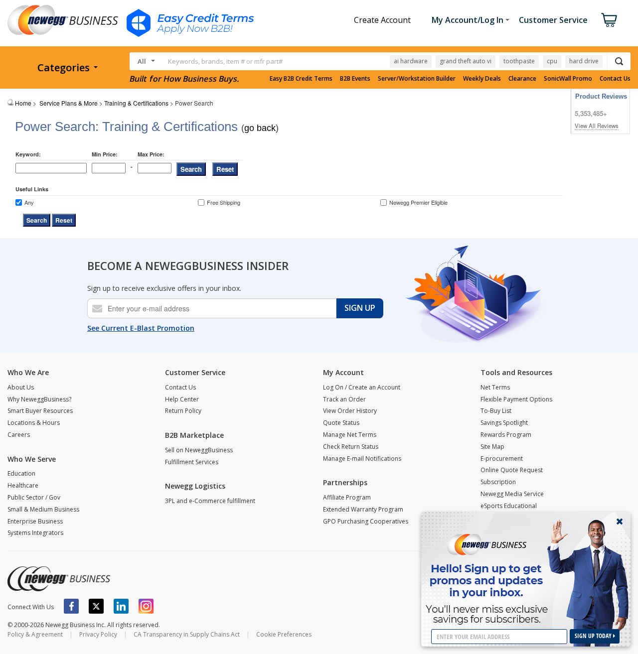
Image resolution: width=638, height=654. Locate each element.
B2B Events (355, 79)
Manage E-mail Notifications (362, 458)
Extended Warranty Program (363, 509)
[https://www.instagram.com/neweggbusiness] (146, 606)
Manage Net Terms (349, 434)
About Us (20, 387)
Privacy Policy (98, 634)
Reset (225, 169)
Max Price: (151, 154)
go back (260, 128)
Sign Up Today (594, 636)
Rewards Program (505, 434)
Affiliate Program (347, 497)
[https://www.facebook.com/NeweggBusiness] (71, 606)
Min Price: (105, 154)
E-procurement (501, 458)
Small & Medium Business (43, 509)
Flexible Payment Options (516, 399)
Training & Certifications (136, 103)
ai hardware (411, 61)
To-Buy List (495, 410)
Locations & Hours (33, 422)
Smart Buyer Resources (40, 410)
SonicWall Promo (568, 79)
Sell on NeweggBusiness (199, 450)
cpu (552, 61)
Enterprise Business (35, 521)
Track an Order (344, 399)
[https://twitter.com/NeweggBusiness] (96, 606)
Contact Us (615, 79)
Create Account (382, 19)
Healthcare (22, 485)
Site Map (492, 446)
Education (21, 473)
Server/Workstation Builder (417, 79)
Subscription (498, 482)
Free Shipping (223, 202)
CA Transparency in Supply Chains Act (187, 634)
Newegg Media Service (512, 494)
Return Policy (183, 410)
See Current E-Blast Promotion (140, 328)
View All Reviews (597, 126)
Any (29, 202)
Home (23, 103)
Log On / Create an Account (361, 387)
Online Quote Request (511, 470)
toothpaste (519, 61)
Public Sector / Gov (33, 497)
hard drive (584, 61)
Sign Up (359, 307)
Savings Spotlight (504, 422)
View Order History (350, 410)
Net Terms (495, 387)
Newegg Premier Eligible (418, 202)
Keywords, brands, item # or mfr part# (225, 61)
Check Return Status (350, 446)
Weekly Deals (482, 79)
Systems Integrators (35, 532)
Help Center (182, 399)
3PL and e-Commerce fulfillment (210, 501)
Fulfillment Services (191, 462)
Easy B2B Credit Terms (301, 79)
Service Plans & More (68, 103)
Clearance (522, 79)
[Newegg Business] (58, 578)
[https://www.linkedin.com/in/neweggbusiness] (121, 606)
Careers (18, 434)
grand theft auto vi (465, 61)
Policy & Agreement (35, 634)
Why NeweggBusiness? (39, 399)
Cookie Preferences (284, 634)
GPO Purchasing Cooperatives (365, 521)
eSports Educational (508, 506)
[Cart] (609, 19)
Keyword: (28, 154)
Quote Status (341, 422)
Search (191, 169)
